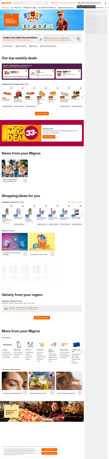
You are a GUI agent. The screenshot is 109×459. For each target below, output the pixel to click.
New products (22, 46)
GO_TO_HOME (6, 3)
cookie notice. (21, 454)
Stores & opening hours (49, 46)
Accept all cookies (49, 449)
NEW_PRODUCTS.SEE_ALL (75, 202)
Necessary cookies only (49, 453)
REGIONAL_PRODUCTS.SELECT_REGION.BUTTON (23, 309)
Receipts (34, 46)
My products (8, 46)
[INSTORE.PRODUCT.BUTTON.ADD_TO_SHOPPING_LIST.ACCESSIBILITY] (26, 70)
